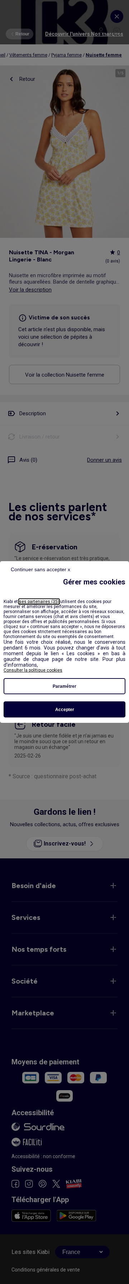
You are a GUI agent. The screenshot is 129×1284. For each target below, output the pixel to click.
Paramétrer (64, 686)
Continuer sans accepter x (40, 569)
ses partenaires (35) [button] (39, 601)
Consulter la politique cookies (33, 670)
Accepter (64, 709)
